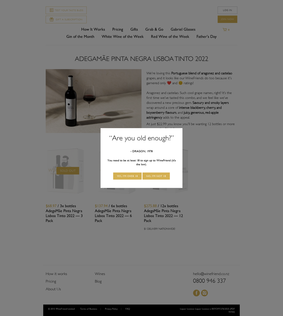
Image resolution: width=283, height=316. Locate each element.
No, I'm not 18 (156, 176)
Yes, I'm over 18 (127, 176)
